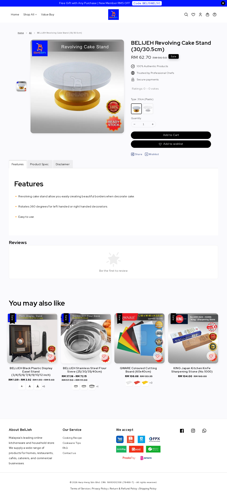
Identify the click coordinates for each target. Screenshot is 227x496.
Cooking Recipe (72, 437)
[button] (186, 14)
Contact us (69, 453)
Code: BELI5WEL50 (147, 3)
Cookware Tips (72, 443)
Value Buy (47, 14)
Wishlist (154, 154)
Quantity (136, 118)
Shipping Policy (148, 488)
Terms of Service (80, 488)
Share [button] (138, 154)
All (30, 33)
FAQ (65, 448)
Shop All (28, 14)
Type (142, 99)
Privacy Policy (100, 488)
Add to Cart (171, 135)
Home (15, 14)
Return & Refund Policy (123, 488)
